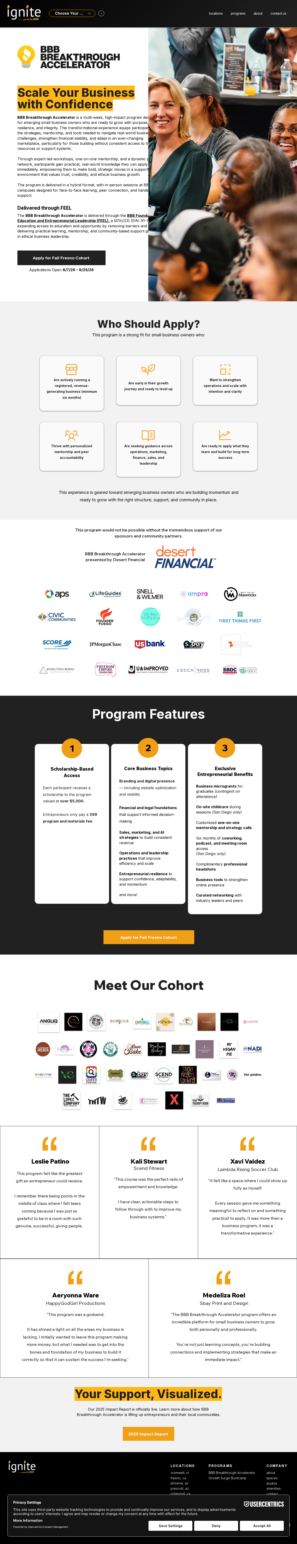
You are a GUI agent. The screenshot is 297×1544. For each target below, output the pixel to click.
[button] (215, 13)
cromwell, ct (180, 1473)
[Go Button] (101, 13)
